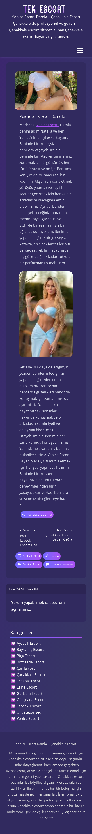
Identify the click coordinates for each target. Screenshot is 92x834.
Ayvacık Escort (29, 643)
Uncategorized (29, 712)
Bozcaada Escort (30, 662)
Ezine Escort (27, 687)
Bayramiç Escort (30, 649)
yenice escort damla (37, 514)
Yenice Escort (47, 124)
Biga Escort (26, 655)
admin (55, 556)
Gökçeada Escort (31, 699)
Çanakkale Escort (31, 674)
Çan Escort (26, 668)
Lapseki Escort (29, 706)
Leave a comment (62, 564)
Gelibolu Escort (29, 693)
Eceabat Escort (29, 680)
